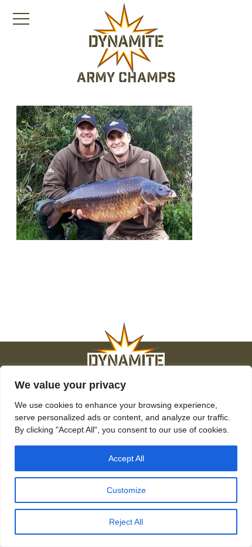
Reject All (126, 521)
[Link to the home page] (126, 38)
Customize (126, 490)
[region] (126, 456)
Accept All (126, 458)
